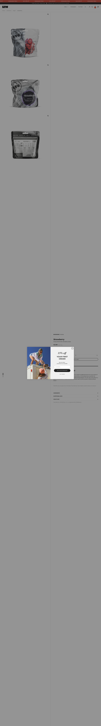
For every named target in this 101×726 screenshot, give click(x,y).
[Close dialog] (72, 348)
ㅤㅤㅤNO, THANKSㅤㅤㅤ (62, 374)
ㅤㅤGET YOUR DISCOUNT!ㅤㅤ (62, 370)
